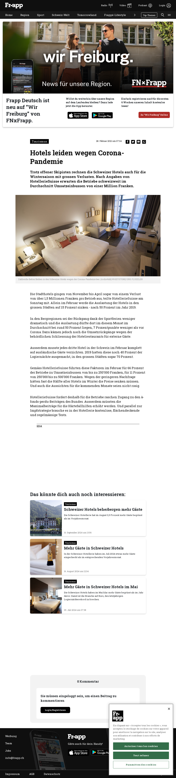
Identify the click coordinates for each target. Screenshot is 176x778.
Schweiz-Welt (58, 19)
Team (8, 743)
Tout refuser (141, 755)
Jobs (8, 750)
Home (6, 19)
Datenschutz (52, 774)
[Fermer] (169, 709)
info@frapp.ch (14, 758)
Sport (38, 19)
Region (22, 19)
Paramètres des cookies (141, 764)
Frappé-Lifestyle (112, 19)
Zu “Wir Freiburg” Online (154, 114)
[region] (141, 739)
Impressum (12, 774)
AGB (31, 774)
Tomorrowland (84, 19)
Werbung (11, 736)
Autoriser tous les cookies (141, 746)
